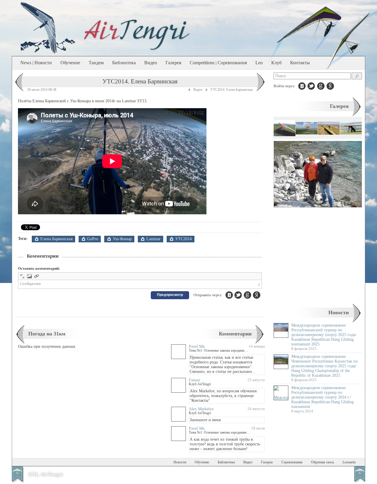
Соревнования (291, 462)
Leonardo (349, 462)
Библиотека (124, 62)
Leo (259, 62)
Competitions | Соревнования (218, 62)
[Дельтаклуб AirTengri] (137, 34)
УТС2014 (183, 239)
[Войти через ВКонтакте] (302, 86)
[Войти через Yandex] (330, 86)
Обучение (70, 62)
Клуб (276, 62)
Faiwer (194, 380)
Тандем (96, 62)
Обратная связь (322, 462)
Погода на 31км (46, 334)
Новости (338, 312)
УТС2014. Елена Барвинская (231, 90)
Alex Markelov (201, 409)
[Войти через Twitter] (311, 86)
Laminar (153, 239)
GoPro (92, 239)
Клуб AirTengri (200, 384)
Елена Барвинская (56, 239)
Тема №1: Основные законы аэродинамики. (221, 350)
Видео (150, 62)
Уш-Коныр (122, 239)
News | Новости (36, 62)
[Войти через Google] (321, 86)
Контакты (300, 62)
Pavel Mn (197, 346)
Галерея (173, 62)
